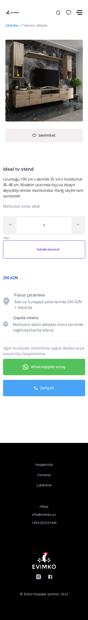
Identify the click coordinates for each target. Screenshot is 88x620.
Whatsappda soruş (48, 367)
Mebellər (12, 25)
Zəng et (47, 388)
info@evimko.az (44, 514)
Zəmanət (44, 475)
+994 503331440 (44, 522)
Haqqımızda (44, 464)
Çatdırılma (44, 485)
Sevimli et (47, 135)
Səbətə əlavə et (48, 249)
